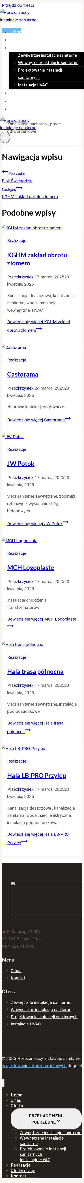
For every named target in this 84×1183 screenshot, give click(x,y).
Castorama (22, 374)
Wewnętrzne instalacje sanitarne (48, 62)
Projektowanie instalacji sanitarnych (40, 74)
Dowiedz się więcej (36, 419)
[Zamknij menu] (3, 1083)
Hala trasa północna (35, 671)
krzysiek (25, 277)
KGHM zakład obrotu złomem (30, 193)
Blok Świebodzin (17, 177)
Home (19, 31)
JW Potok (20, 463)
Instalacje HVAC (33, 84)
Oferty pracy (26, 101)
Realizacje (23, 92)
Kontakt (21, 108)
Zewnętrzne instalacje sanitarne (47, 55)
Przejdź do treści (18, 5)
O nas (19, 39)
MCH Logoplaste (30, 567)
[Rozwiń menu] (5, 137)
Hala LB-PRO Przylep (36, 775)
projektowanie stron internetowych (34, 1065)
